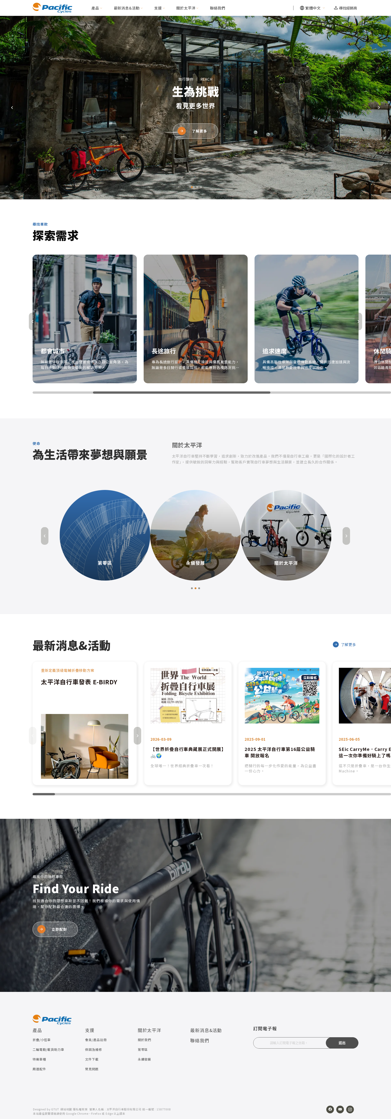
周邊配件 (39, 1069)
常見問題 (91, 1069)
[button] (188, 187)
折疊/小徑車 (42, 1039)
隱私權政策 (80, 1109)
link (85, 723)
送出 (342, 1043)
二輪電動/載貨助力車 (48, 1049)
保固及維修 (93, 1049)
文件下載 (91, 1059)
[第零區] (304, 535)
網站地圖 (66, 1109)
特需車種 (39, 1059)
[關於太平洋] (213, 535)
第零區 (143, 1049)
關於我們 (144, 1039)
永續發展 (144, 1059)
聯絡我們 (217, 8)
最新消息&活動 (127, 8)
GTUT (55, 1109)
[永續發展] (123, 535)
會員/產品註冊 (96, 1039)
